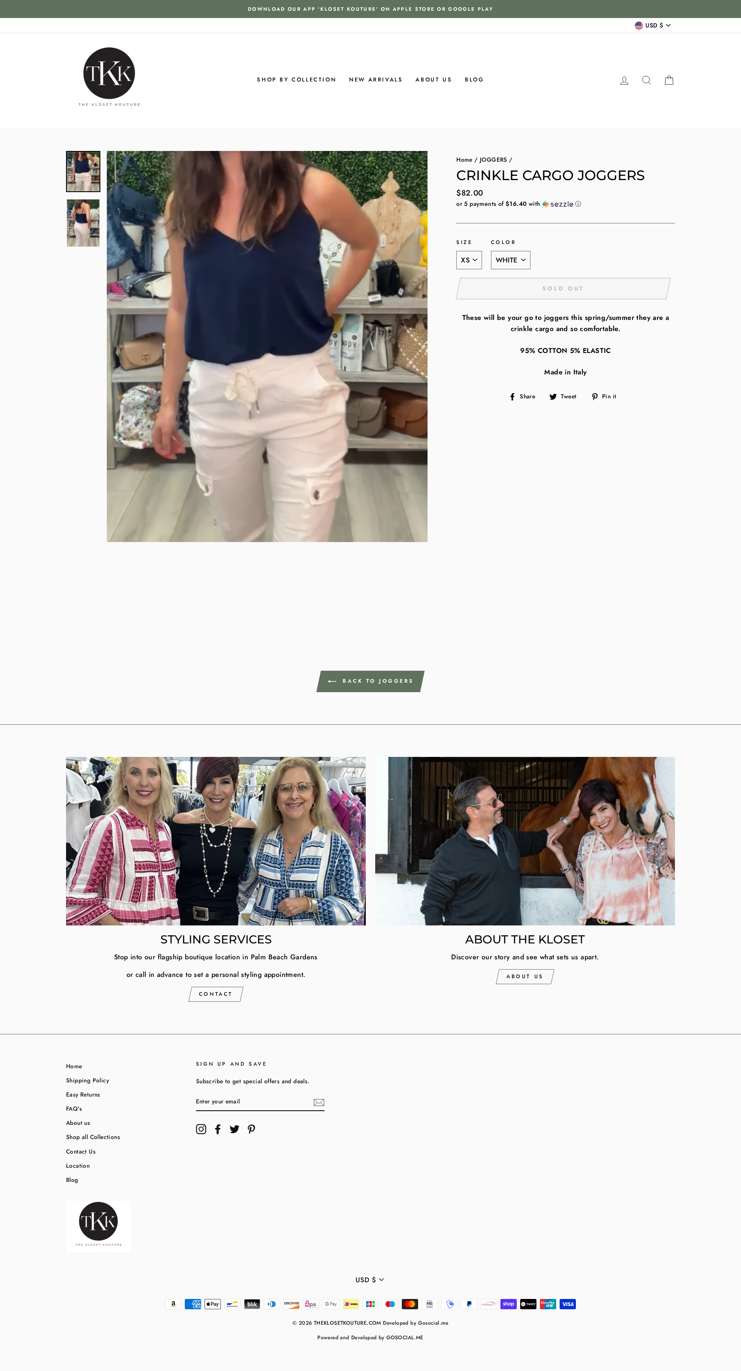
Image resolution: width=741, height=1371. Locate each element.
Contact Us (81, 1151)
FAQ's (74, 1108)
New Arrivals (376, 79)
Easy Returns (83, 1094)
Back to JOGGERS (377, 680)
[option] (370, 9)
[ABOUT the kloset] (525, 841)
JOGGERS (493, 159)
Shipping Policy (87, 1080)
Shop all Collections (93, 1137)
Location (78, 1165)
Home (464, 159)
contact (216, 994)
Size (464, 242)
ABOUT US (525, 976)
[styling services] (216, 841)
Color (503, 242)
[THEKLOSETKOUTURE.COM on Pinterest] (251, 1129)
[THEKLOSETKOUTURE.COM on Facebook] (218, 1129)
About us (434, 79)
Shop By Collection (296, 79)
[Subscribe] (319, 1101)
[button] (565, 203)
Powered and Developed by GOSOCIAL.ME (370, 1337)
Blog (474, 79)
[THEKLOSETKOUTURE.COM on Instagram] (201, 1129)
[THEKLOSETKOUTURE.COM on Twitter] (234, 1129)
